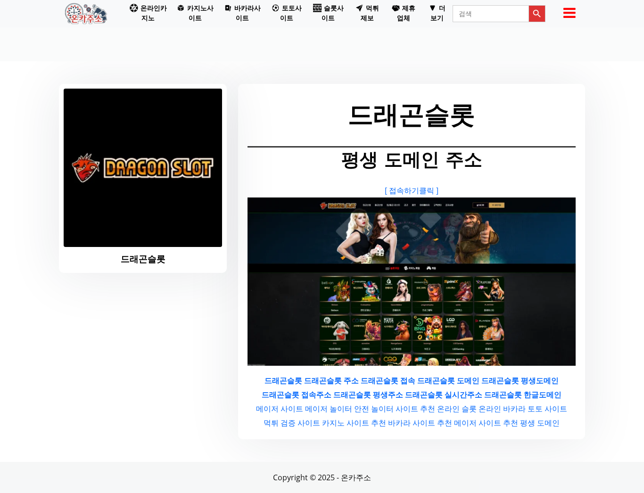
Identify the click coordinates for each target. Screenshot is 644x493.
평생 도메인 (540, 423)
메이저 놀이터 (328, 408)
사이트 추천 (415, 408)
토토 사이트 (547, 408)
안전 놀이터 (374, 408)
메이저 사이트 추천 (486, 423)
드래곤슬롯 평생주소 (368, 394)
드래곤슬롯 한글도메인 (522, 394)
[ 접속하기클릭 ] (411, 190)
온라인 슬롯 (457, 408)
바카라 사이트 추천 (420, 423)
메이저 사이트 (279, 408)
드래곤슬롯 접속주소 (296, 394)
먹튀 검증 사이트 (292, 423)
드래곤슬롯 (283, 380)
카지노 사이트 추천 (354, 423)
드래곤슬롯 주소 (331, 380)
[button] (148, 13)
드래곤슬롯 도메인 (448, 380)
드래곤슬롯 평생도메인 (520, 380)
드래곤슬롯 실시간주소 (443, 394)
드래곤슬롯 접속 (388, 380)
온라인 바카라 (502, 408)
